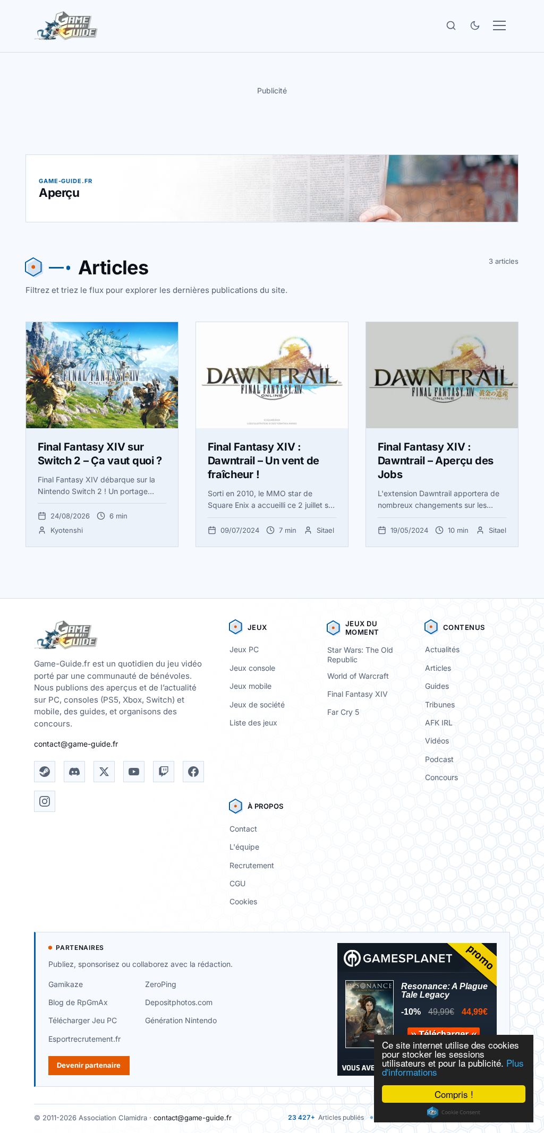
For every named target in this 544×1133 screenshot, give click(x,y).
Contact (243, 828)
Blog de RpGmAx (78, 1002)
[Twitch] (163, 771)
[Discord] (74, 771)
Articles (438, 667)
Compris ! (454, 1094)
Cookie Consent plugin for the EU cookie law (453, 1112)
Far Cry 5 (343, 711)
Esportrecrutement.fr (84, 1038)
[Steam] (44, 771)
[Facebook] (193, 771)
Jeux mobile (250, 685)
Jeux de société (257, 704)
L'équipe (244, 846)
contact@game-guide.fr (76, 743)
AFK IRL (439, 722)
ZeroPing (160, 984)
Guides (437, 685)
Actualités (442, 649)
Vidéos (437, 740)
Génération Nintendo (181, 1020)
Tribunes (440, 704)
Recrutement (252, 865)
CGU (237, 883)
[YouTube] (133, 771)
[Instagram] (44, 801)
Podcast (439, 759)
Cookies (243, 901)
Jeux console (252, 667)
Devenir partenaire (89, 1065)
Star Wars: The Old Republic (360, 654)
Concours (441, 777)
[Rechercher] (451, 25)
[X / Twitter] (104, 771)
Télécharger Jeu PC (82, 1020)
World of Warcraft (358, 675)
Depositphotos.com (178, 1002)
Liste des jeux (253, 722)
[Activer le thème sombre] (475, 25)
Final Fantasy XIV (357, 693)
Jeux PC (244, 649)
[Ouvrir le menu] (499, 25)
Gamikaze (65, 984)
